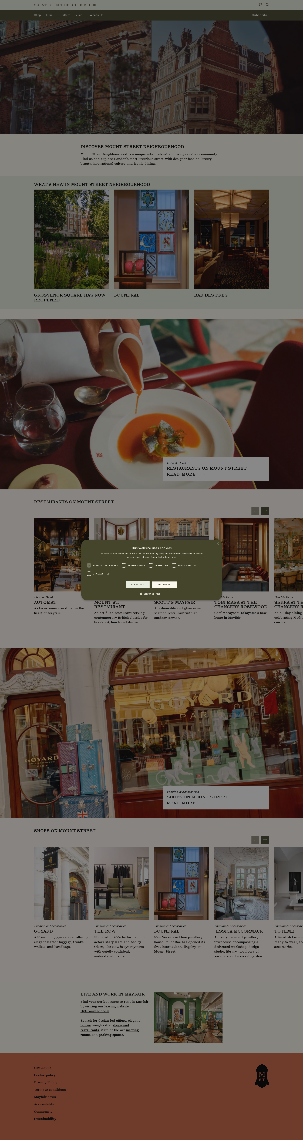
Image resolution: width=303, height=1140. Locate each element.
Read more (170, 557)
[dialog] (151, 570)
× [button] (217, 543)
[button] (151, 594)
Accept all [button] (137, 584)
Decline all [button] (164, 584)
